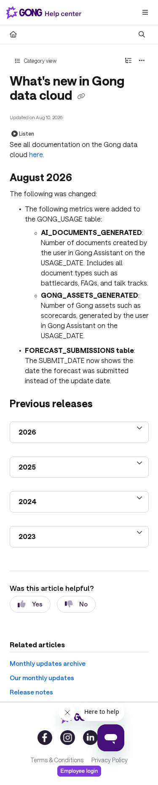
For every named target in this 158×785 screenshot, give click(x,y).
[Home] (45, 12)
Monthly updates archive (48, 663)
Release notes (31, 692)
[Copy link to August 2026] (85, 178)
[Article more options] (142, 60)
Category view (39, 61)
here (36, 154)
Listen (26, 133)
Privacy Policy (109, 760)
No (83, 604)
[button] (139, 764)
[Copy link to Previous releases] (105, 404)
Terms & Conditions (56, 760)
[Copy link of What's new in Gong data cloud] (81, 96)
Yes (37, 604)
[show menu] (145, 12)
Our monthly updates (42, 677)
